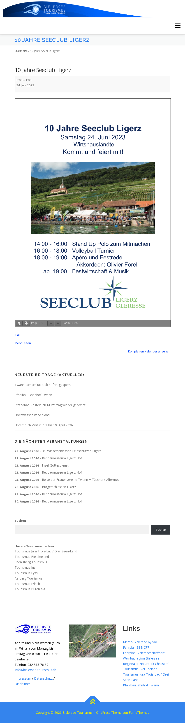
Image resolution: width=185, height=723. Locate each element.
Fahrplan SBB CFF (136, 647)
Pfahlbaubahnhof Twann (141, 685)
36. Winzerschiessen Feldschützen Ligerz (71, 451)
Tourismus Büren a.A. (30, 589)
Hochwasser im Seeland (32, 415)
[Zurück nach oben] (93, 702)
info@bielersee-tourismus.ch (35, 670)
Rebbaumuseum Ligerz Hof (62, 458)
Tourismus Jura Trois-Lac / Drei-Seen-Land (46, 551)
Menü (178, 26)
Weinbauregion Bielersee (141, 658)
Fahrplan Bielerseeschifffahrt (144, 653)
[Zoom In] (58, 323)
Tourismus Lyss (26, 573)
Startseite (21, 51)
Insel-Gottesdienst (55, 465)
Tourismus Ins (25, 567)
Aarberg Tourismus (29, 578)
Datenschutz (43, 678)
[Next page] (26, 323)
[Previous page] (19, 323)
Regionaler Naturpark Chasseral (146, 664)
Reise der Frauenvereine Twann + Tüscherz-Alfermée (81, 479)
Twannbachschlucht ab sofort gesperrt (43, 385)
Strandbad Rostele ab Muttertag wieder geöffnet (50, 405)
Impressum (23, 678)
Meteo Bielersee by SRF (140, 642)
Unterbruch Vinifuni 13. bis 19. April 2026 (44, 425)
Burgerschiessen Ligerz (59, 487)
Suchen (20, 521)
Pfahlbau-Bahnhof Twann (33, 395)
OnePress (103, 712)
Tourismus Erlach (27, 583)
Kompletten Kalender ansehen (149, 351)
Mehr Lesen (23, 343)
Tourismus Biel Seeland (32, 556)
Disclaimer (22, 684)
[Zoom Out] (50, 323)
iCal (17, 335)
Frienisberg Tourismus (31, 562)
